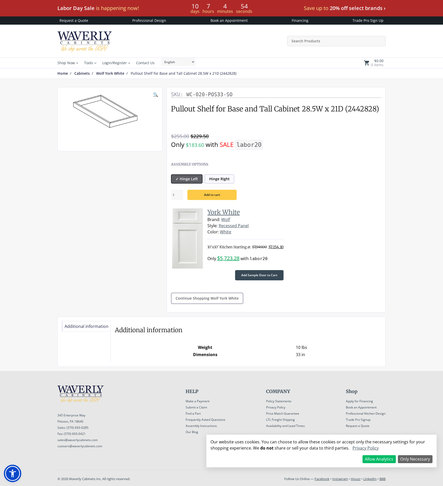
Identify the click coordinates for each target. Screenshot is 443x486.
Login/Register (114, 62)
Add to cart (212, 195)
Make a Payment (197, 401)
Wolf (225, 219)
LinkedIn (370, 479)
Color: (213, 232)
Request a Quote (73, 20)
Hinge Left (189, 178)
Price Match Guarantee (282, 413)
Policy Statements (278, 401)
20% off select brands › (358, 8)
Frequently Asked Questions (205, 419)
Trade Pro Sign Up (368, 20)
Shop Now (66, 62)
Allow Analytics (379, 459)
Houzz (355, 479)
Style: (212, 225)
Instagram (340, 479)
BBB (382, 479)
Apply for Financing (359, 401)
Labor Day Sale (76, 8)
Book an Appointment (229, 20)
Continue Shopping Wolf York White (207, 298)
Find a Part (193, 413)
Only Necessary (415, 459)
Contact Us (145, 62)
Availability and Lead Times (285, 426)
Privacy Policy (275, 407)
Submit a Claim (196, 407)
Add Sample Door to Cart (259, 275)
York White (223, 212)
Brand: (213, 219)
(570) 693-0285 (77, 427)
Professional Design (149, 20)
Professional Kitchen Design (366, 413)
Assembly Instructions (201, 426)
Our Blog (192, 432)
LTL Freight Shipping (280, 419)
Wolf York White (110, 73)
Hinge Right (219, 178)
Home (62, 73)
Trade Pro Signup (358, 419)
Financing (300, 20)
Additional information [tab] (86, 326)
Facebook (322, 479)
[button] (12, 473)
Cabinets (82, 73)
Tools (88, 62)
